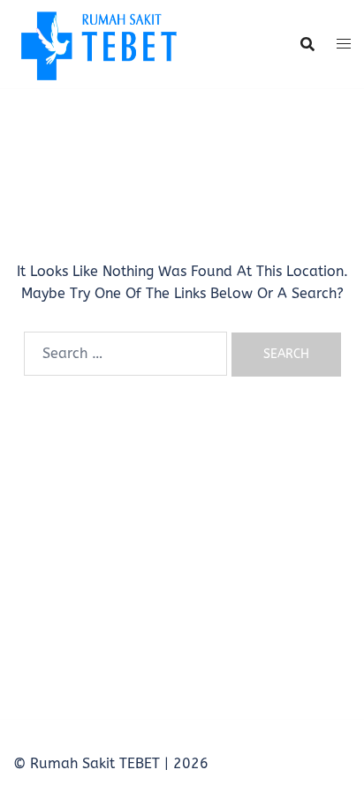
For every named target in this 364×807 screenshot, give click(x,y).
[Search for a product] (307, 44)
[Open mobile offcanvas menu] (344, 44)
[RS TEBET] (97, 42)
